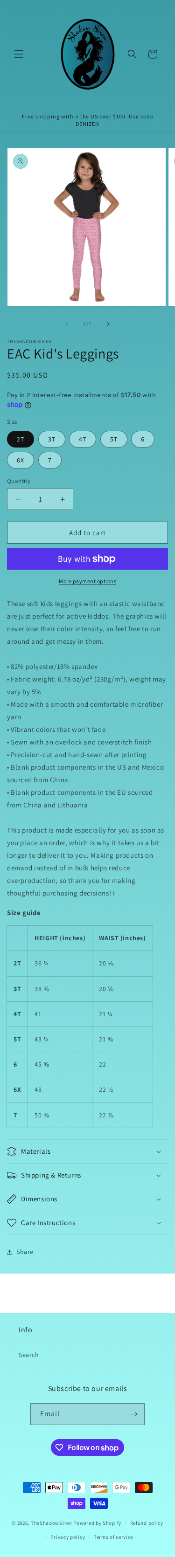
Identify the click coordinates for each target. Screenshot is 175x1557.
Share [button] (25, 1251)
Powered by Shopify (97, 1522)
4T (82, 439)
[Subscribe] (134, 1414)
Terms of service (113, 1537)
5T (114, 439)
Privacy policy (67, 1537)
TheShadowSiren (51, 1522)
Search (29, 1354)
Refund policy (146, 1523)
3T (52, 439)
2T (20, 439)
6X (20, 460)
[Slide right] (108, 324)
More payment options (87, 581)
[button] (18, 54)
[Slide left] (67, 324)
